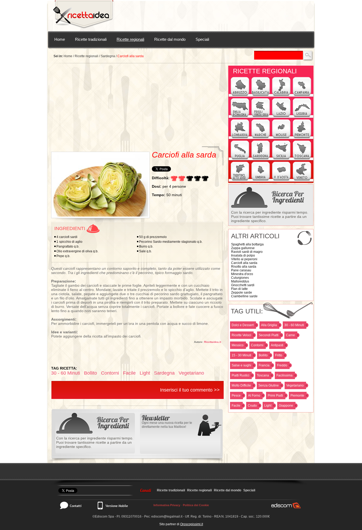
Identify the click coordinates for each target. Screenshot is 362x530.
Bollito (263, 355)
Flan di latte (239, 289)
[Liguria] (302, 116)
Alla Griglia (269, 325)
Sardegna (108, 56)
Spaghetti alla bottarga (247, 244)
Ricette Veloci (241, 335)
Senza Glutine (268, 385)
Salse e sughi (241, 365)
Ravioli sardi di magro (247, 252)
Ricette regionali (130, 39)
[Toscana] (302, 159)
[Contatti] (73, 505)
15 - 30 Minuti (241, 355)
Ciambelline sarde (244, 296)
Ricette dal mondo (170, 39)
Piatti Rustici (240, 375)
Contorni (257, 345)
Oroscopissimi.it (191, 524)
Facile (236, 405)
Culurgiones (240, 278)
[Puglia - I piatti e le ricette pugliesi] (240, 159)
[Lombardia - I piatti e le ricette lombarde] (240, 138)
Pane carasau (241, 270)
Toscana (263, 375)
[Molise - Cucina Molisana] (281, 138)
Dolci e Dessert (243, 325)
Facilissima (284, 375)
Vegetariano (295, 385)
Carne (290, 335)
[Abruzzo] (240, 95)
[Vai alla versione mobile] (112, 505)
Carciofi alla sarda (244, 263)
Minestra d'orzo (242, 274)
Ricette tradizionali (91, 39)
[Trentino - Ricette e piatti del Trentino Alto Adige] (240, 180)
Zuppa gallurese (243, 248)
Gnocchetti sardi (242, 285)
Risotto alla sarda (243, 266)
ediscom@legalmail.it (166, 516)
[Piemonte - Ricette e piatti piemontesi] (302, 138)
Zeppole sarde (241, 292)
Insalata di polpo (243, 255)
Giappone (286, 405)
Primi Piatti (275, 395)
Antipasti (277, 345)
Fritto (278, 355)
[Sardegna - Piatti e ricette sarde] (260, 159)
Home (59, 39)
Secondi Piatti (269, 335)
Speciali (202, 39)
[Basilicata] (260, 95)
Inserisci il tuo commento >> (190, 390)
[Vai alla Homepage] (83, 15)
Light (267, 405)
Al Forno (254, 395)
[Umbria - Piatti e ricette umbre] (260, 180)
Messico (238, 345)
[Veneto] (302, 180)
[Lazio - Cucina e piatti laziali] (281, 116)
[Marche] (260, 138)
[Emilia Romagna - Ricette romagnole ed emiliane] (240, 116)
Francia (264, 365)
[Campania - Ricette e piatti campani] (302, 95)
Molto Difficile (241, 385)
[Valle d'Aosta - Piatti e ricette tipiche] (281, 180)
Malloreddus (240, 281)
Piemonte (297, 395)
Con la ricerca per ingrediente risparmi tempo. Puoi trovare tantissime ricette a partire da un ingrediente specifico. (269, 216)
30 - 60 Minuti (294, 325)
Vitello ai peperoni (244, 259)
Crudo (252, 405)
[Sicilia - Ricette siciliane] (281, 159)
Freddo (282, 365)
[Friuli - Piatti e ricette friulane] (260, 116)
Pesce (236, 395)
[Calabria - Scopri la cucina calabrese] (281, 95)
